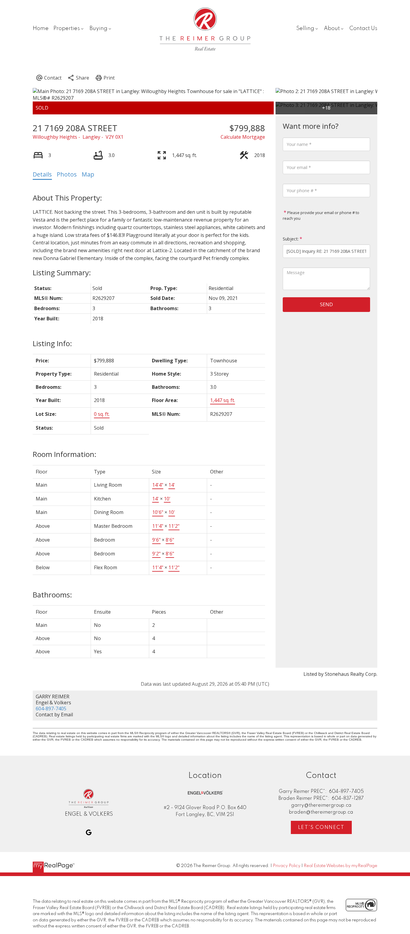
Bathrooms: (52, 595)
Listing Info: (52, 343)
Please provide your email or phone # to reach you (321, 215)
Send (326, 304)
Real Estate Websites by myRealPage (340, 866)
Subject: (291, 239)
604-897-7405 (51, 708)
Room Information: (64, 454)
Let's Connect (321, 827)
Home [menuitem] (41, 28)
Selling (305, 28)
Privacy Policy (286, 866)
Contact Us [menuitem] (363, 28)
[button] (89, 832)
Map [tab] (88, 174)
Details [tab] (42, 174)
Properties (66, 28)
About (332, 28)
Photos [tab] (67, 174)
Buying (98, 28)
